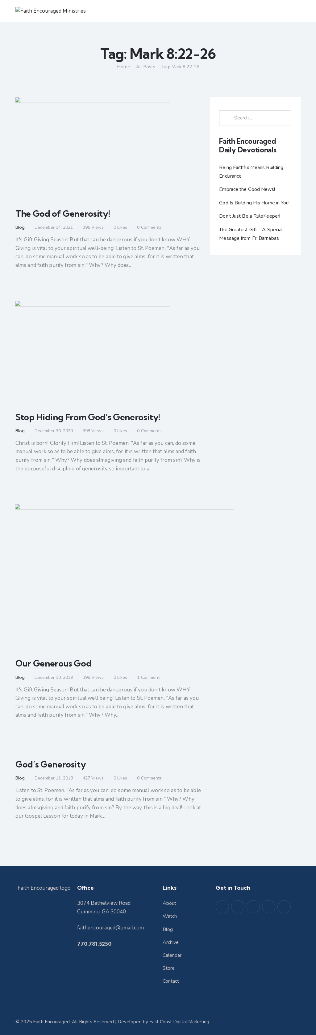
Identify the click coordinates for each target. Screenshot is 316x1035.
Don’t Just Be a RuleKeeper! (249, 216)
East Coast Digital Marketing (179, 1022)
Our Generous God (53, 663)
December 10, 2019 (54, 677)
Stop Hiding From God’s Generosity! (87, 417)
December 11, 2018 (54, 778)
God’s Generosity (50, 764)
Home (123, 67)
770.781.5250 (94, 943)
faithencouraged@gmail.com (110, 927)
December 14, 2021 (54, 227)
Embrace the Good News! (247, 189)
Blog (20, 227)
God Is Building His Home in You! (254, 202)
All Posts (145, 67)
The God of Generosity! (62, 213)
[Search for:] (255, 117)
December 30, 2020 (54, 431)
